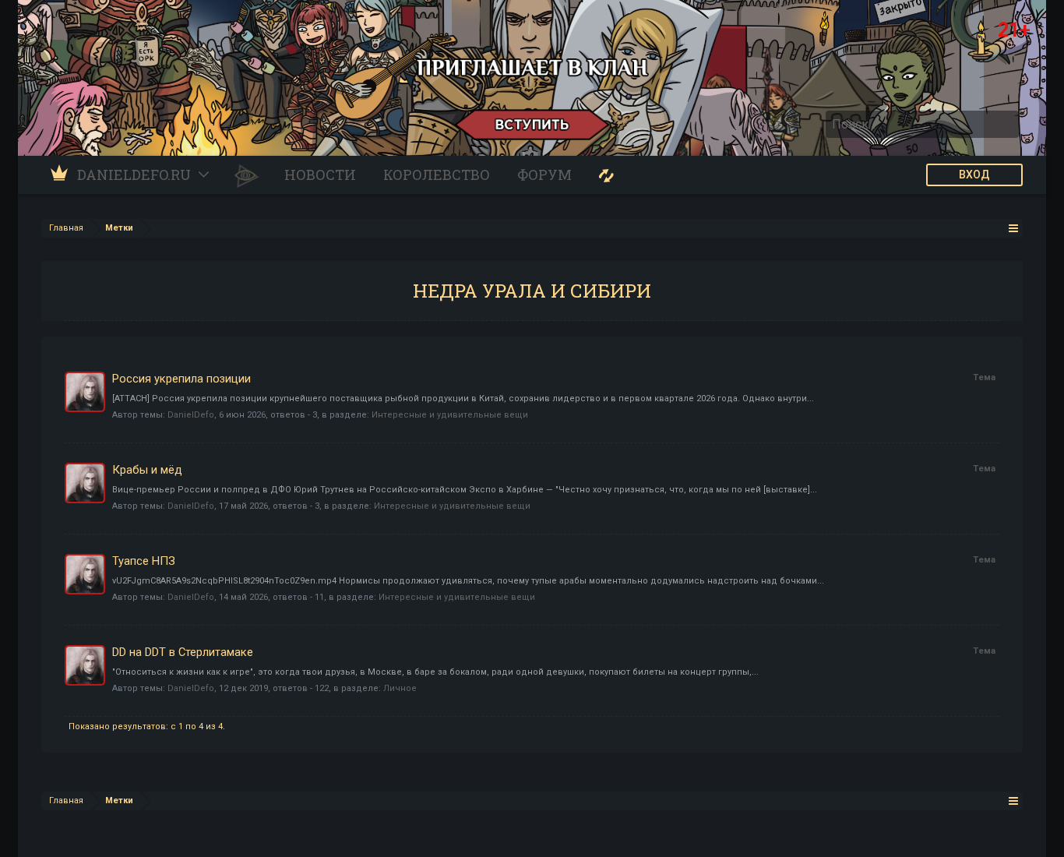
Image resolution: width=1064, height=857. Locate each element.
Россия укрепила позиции (181, 379)
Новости (320, 174)
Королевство (436, 174)
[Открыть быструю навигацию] (1014, 228)
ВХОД (974, 174)
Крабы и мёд (147, 470)
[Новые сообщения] (606, 175)
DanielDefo (190, 415)
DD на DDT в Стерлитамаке (182, 652)
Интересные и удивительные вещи (450, 415)
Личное (400, 688)
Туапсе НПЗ (143, 561)
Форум (544, 174)
